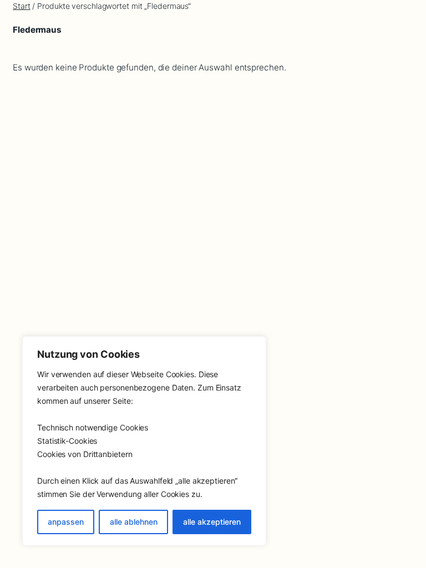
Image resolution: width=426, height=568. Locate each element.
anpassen (66, 521)
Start (22, 6)
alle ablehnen (134, 521)
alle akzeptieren (212, 521)
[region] (144, 441)
